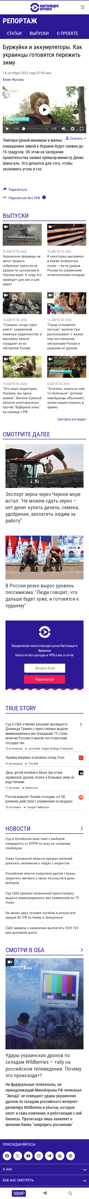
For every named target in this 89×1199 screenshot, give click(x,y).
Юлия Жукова (13, 79)
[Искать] (70, 1193)
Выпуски (39, 33)
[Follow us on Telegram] (49, 1156)
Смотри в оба (24, 950)
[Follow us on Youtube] (28, 1156)
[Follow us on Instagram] (38, 1156)
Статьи (14, 33)
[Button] (15, 190)
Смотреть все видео (71, 419)
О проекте (67, 33)
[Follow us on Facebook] (7, 1156)
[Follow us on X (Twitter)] (17, 1156)
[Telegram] (45, 1193)
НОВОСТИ (18, 828)
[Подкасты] (70, 1156)
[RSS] (59, 1156)
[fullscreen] (81, 128)
